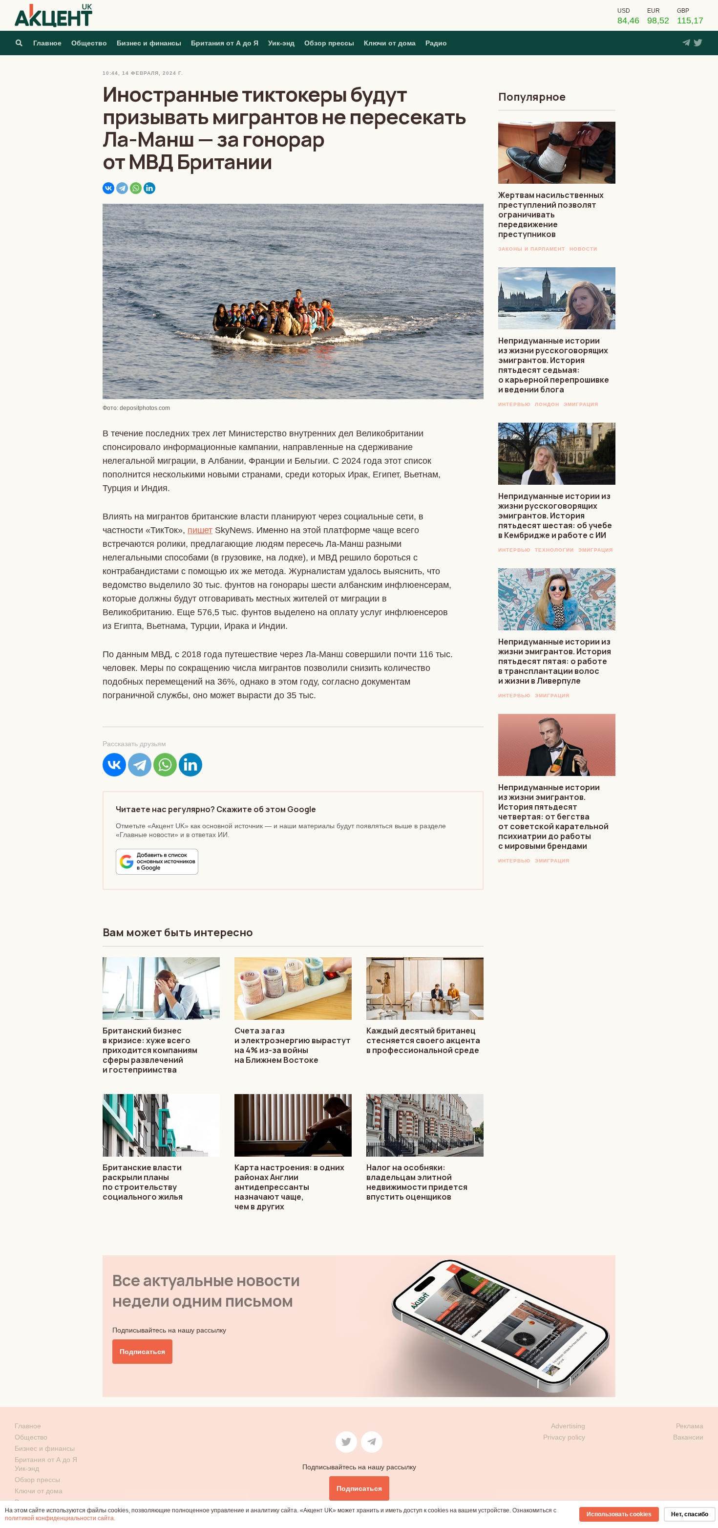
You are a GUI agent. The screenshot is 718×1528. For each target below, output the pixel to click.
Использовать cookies (619, 1514)
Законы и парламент (531, 249)
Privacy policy (564, 1437)
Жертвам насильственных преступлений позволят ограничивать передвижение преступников (551, 214)
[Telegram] (122, 188)
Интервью (514, 404)
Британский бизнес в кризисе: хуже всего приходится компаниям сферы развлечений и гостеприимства (150, 1050)
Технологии (554, 550)
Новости (583, 249)
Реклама (689, 1426)
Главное (47, 43)
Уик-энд (281, 43)
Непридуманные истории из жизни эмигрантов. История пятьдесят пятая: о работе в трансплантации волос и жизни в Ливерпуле (554, 661)
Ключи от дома (390, 43)
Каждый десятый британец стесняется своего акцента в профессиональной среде (423, 1040)
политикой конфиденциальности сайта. (60, 1518)
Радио (436, 43)
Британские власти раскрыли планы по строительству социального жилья (143, 1182)
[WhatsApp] (136, 188)
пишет (200, 530)
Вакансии (688, 1437)
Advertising (568, 1426)
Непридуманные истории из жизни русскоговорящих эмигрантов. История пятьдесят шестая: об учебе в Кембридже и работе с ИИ (555, 515)
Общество (89, 43)
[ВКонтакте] (108, 188)
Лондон (547, 404)
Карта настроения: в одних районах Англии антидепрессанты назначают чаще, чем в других (289, 1187)
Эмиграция (581, 404)
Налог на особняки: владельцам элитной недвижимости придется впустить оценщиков (416, 1182)
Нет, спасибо (689, 1514)
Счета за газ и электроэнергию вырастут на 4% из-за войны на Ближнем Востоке (292, 1045)
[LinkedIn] (149, 188)
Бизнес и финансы (149, 43)
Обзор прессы (329, 43)
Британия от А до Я (224, 43)
